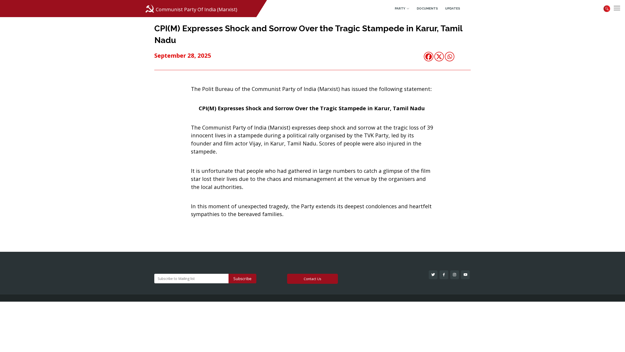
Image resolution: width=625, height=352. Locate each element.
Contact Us (312, 278)
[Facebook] (428, 56)
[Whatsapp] (449, 56)
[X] (439, 56)
